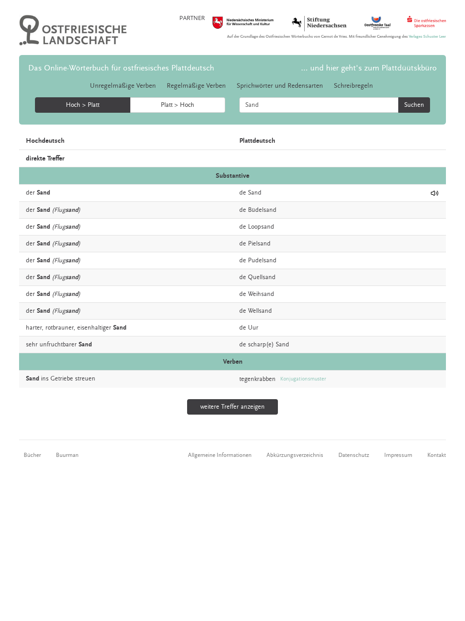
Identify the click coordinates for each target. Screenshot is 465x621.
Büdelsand (262, 210)
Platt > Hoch (177, 105)
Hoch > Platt (82, 105)
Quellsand (262, 277)
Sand (255, 192)
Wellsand (260, 311)
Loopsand (261, 226)
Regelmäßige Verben (196, 86)
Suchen (414, 105)
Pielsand (259, 243)
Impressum (398, 455)
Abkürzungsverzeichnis (295, 455)
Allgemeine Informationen (220, 455)
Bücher (32, 455)
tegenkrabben (257, 379)
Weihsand (261, 294)
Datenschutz (353, 455)
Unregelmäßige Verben (123, 86)
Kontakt (436, 455)
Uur (253, 327)
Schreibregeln (353, 86)
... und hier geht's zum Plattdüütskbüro (369, 68)
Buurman (67, 455)
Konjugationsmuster (303, 379)
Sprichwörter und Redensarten (280, 86)
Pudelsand (262, 260)
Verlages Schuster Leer (427, 36)
